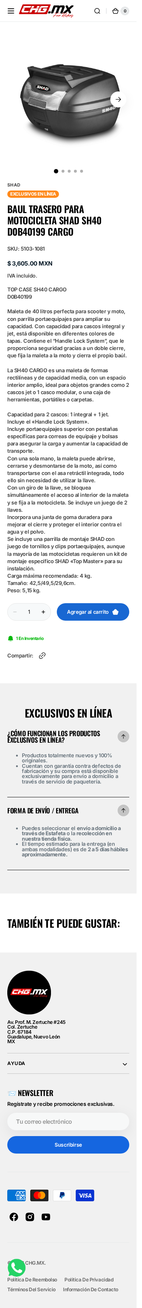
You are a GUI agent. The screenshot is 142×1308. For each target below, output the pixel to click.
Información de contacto (90, 1284)
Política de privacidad (89, 1274)
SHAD (14, 179)
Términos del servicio (31, 1284)
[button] (11, 11)
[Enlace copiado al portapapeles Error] (42, 650)
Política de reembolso (32, 1274)
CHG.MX (34, 1257)
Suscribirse (68, 1139)
